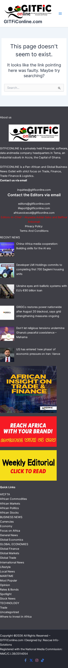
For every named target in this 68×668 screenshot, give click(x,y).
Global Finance (9, 548)
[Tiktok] (42, 660)
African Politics (9, 508)
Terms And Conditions (34, 231)
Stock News (7, 598)
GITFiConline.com (23, 21)
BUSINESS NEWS (11, 517)
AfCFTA (5, 494)
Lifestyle (5, 567)
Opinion (5, 585)
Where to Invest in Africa (16, 616)
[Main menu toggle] (60, 13)
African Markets (10, 503)
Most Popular (8, 580)
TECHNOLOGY (9, 603)
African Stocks (9, 512)
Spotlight (6, 594)
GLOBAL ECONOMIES (14, 544)
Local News (7, 571)
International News (12, 562)
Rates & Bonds (9, 589)
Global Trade (8, 557)
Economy (6, 526)
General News (9, 535)
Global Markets (9, 553)
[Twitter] (31, 660)
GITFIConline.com (11, 640)
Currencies (7, 521)
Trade (3, 607)
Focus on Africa (10, 530)
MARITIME (6, 576)
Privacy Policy (34, 226)
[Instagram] (37, 660)
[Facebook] (25, 660)
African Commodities (13, 499)
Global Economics (11, 539)
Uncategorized (9, 612)
